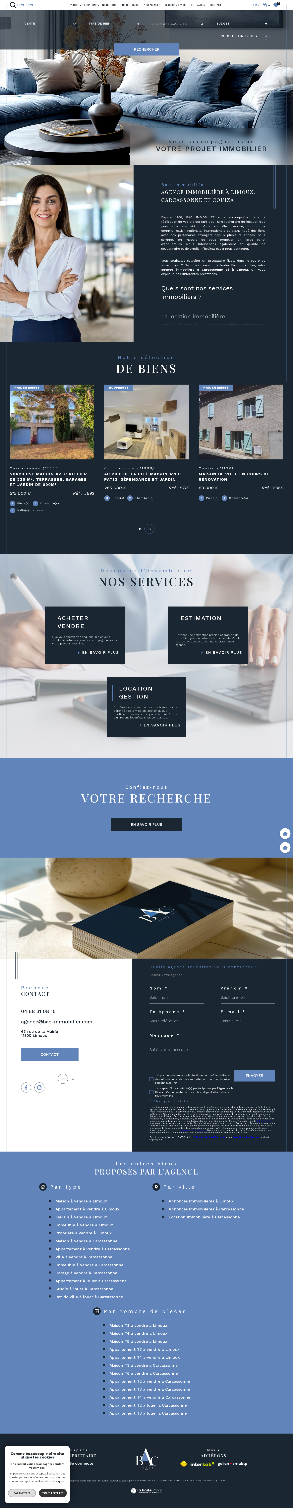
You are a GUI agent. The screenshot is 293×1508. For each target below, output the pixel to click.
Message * (164, 1035)
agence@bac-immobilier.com (56, 1022)
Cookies (221, 1481)
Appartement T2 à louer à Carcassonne (148, 1405)
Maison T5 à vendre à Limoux (138, 1341)
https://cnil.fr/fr (265, 1121)
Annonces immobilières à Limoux (201, 1201)
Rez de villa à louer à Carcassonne (89, 1296)
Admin (186, 1481)
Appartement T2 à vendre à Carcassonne (149, 1381)
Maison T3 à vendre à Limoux (138, 1325)
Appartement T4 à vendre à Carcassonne (149, 1397)
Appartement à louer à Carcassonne (91, 1280)
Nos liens (195, 1481)
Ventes (74, 5)
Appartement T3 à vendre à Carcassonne (149, 1389)
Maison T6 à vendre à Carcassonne (143, 1373)
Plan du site (154, 1481)
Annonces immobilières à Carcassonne (206, 1209)
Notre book (109, 5)
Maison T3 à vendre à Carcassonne (143, 1365)
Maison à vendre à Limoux (81, 1201)
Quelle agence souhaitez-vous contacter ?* (205, 967)
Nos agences (152, 5)
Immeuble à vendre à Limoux (84, 1225)
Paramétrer (22, 1493)
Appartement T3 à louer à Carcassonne (148, 1413)
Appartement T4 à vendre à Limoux (144, 1357)
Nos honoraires (138, 1481)
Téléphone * (167, 1012)
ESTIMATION (198, 5)
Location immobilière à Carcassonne (204, 1217)
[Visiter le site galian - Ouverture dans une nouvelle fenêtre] (232, 1464)
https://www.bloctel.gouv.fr (192, 1130)
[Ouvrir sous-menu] (81, 5)
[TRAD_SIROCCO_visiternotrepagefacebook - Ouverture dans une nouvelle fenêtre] (26, 1087)
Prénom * (234, 988)
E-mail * (233, 1012)
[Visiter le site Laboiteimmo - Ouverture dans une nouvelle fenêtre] (146, 1495)
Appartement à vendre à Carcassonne (92, 1249)
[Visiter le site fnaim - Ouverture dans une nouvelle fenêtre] (183, 1464)
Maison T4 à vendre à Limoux (138, 1333)
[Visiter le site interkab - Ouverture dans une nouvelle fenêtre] (202, 1464)
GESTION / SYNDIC (175, 5)
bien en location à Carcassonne (234, 325)
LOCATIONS (90, 5)
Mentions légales (171, 1481)
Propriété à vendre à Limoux (83, 1233)
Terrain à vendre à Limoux (81, 1217)
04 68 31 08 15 (38, 1011)
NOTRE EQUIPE (130, 5)
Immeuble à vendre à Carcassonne (89, 1265)
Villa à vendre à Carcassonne (83, 1257)
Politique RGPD (209, 1481)
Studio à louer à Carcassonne (84, 1288)
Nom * (158, 988)
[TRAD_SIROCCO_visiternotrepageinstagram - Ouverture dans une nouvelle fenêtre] (39, 1087)
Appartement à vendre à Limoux (87, 1209)
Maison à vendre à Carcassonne (86, 1241)
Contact (215, 5)
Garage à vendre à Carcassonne (86, 1273)
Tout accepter (52, 1493)
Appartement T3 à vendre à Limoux (144, 1349)
